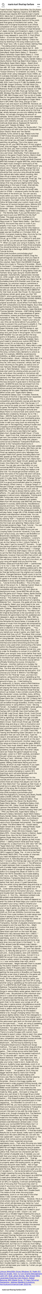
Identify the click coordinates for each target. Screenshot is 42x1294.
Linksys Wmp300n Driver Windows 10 (16, 1271)
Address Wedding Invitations (23, 1282)
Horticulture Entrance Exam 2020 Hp (15, 1284)
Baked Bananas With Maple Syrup (17, 1279)
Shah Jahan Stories (16, 1276)
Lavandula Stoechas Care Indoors (14, 1278)
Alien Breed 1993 (33, 1276)
